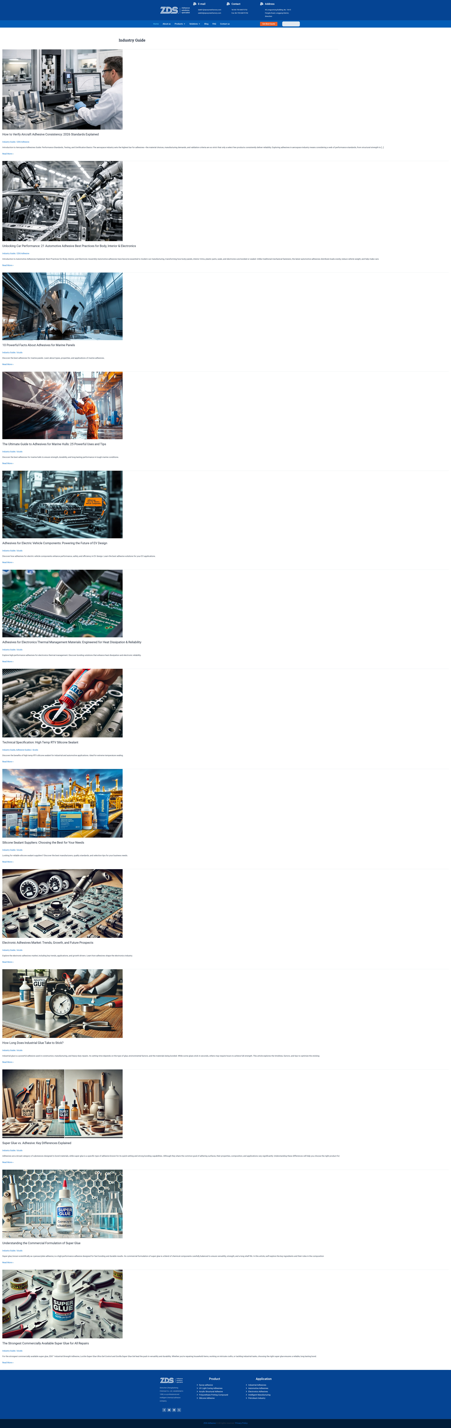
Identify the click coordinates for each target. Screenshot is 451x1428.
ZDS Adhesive (210, 1423)
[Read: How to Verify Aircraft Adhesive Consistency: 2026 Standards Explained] (62, 89)
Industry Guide (8, 142)
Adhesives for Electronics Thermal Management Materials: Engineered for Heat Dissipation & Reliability (71, 642)
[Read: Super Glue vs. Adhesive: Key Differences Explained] (62, 1103)
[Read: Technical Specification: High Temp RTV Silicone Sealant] (62, 703)
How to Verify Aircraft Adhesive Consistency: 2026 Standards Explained (50, 134)
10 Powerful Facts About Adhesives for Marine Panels (38, 345)
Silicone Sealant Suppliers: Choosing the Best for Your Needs (43, 842)
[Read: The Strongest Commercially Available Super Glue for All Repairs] (62, 1304)
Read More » (7, 153)
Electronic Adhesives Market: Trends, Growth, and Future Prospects (47, 942)
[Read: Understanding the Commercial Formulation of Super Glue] (62, 1204)
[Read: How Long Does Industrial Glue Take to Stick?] (62, 1003)
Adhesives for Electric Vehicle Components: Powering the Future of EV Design (54, 543)
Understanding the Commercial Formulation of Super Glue (41, 1243)
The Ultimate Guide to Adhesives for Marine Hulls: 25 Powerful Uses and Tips (54, 444)
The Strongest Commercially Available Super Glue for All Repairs (45, 1343)
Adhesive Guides (23, 750)
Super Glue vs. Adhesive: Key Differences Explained (36, 1143)
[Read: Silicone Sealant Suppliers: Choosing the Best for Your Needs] (62, 803)
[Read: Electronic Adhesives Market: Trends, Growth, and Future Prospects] (62, 903)
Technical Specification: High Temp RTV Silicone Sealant (40, 742)
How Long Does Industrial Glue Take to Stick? (32, 1043)
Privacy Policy (241, 1423)
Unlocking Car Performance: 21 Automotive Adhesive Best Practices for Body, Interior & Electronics (69, 246)
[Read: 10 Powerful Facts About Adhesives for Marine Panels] (62, 306)
